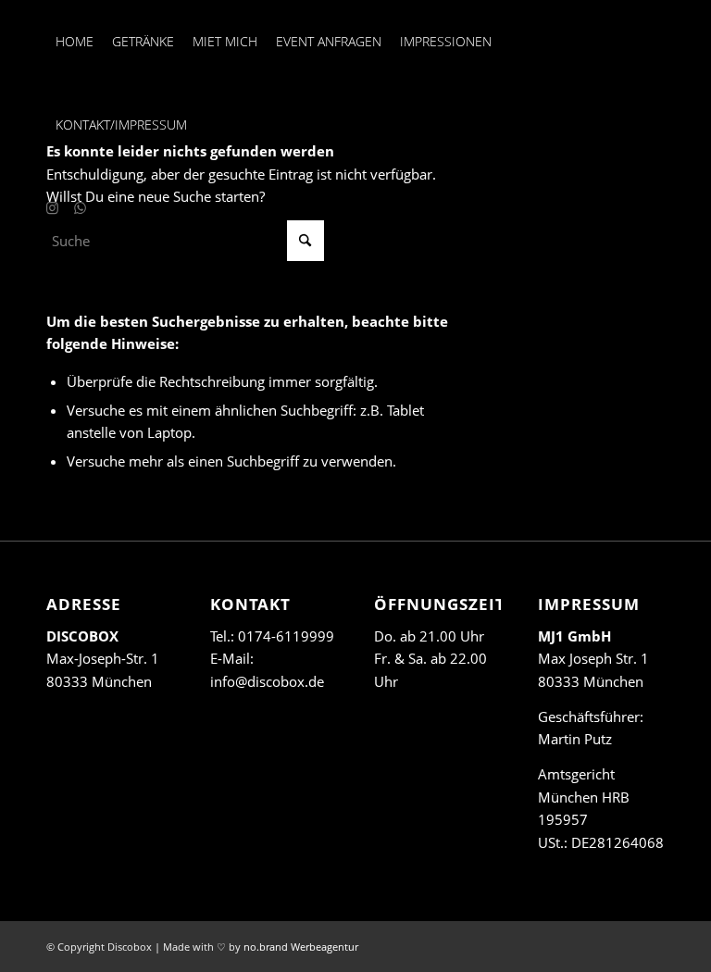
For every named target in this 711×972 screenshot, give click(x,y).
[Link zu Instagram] (52, 207)
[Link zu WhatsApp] (80, 207)
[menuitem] (74, 41)
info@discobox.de (267, 681)
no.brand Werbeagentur (300, 946)
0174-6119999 (286, 636)
